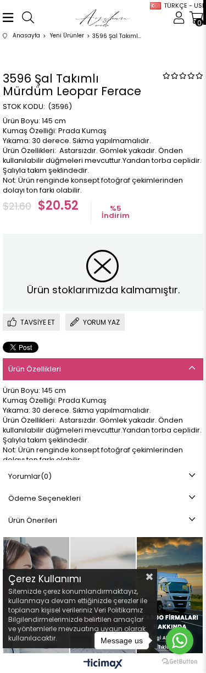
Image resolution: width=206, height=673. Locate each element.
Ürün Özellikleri (34, 369)
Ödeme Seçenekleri (44, 498)
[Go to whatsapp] (179, 640)
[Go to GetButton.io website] (179, 661)
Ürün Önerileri (32, 520)
